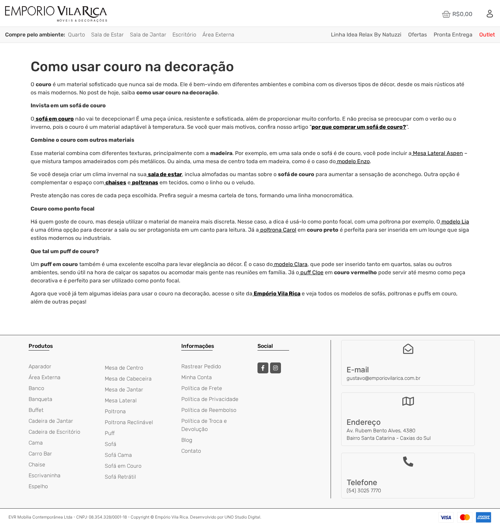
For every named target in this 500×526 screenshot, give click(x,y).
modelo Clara (290, 264)
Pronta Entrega (453, 34)
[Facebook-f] (262, 367)
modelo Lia (455, 221)
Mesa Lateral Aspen (438, 153)
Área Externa (218, 34)
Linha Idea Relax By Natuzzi (366, 34)
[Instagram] (275, 367)
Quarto (76, 34)
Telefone (362, 482)
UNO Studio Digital (242, 517)
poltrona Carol (278, 230)
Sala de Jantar (148, 34)
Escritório (184, 34)
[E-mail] (408, 349)
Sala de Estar (107, 34)
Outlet (487, 34)
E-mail (358, 369)
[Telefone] (408, 462)
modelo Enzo (353, 161)
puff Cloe (311, 272)
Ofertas (417, 34)
